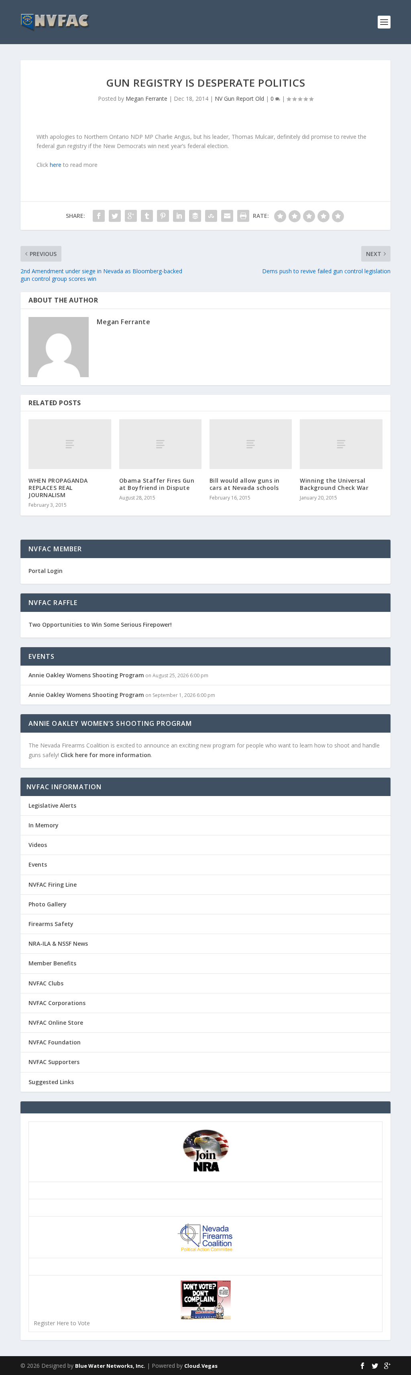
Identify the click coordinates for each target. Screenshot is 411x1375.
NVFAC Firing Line (52, 884)
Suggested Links (51, 1082)
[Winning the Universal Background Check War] (341, 444)
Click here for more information (106, 755)
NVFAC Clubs (45, 983)
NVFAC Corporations (56, 1003)
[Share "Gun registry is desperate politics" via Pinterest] (163, 216)
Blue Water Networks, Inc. (110, 1365)
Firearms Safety (50, 924)
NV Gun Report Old (239, 98)
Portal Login (45, 571)
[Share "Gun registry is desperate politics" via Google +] (131, 216)
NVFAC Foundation (54, 1042)
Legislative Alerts (52, 805)
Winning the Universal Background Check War (334, 484)
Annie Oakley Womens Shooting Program (86, 675)
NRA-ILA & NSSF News (58, 943)
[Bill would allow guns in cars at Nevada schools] (251, 444)
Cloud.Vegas (201, 1365)
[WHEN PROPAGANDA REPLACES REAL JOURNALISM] (69, 444)
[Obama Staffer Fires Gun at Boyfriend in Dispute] (160, 444)
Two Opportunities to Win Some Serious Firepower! (100, 624)
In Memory (43, 825)
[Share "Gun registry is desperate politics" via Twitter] (115, 216)
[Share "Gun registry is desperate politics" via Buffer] (195, 216)
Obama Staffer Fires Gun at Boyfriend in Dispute (157, 484)
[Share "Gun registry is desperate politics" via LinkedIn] (179, 216)
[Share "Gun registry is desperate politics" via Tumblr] (147, 216)
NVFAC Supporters (53, 1062)
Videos (37, 845)
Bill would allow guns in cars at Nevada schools (245, 484)
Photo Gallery (47, 904)
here (55, 165)
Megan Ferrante (146, 98)
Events (37, 864)
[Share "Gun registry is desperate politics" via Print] (243, 216)
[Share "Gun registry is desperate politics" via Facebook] (99, 216)
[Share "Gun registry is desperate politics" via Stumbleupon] (211, 216)
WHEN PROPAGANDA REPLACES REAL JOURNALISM (58, 488)
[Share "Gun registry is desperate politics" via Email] (227, 216)
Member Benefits (52, 963)
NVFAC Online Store (55, 1022)
